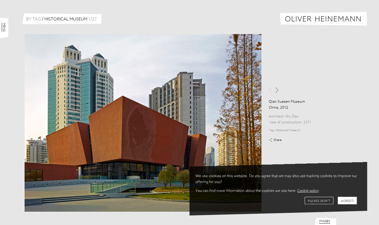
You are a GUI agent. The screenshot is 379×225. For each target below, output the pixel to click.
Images (324, 221)
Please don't (319, 201)
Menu (4, 27)
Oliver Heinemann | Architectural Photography (323, 19)
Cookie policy (308, 191)
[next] (276, 90)
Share (278, 140)
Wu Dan (291, 116)
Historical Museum (288, 130)
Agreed (347, 201)
